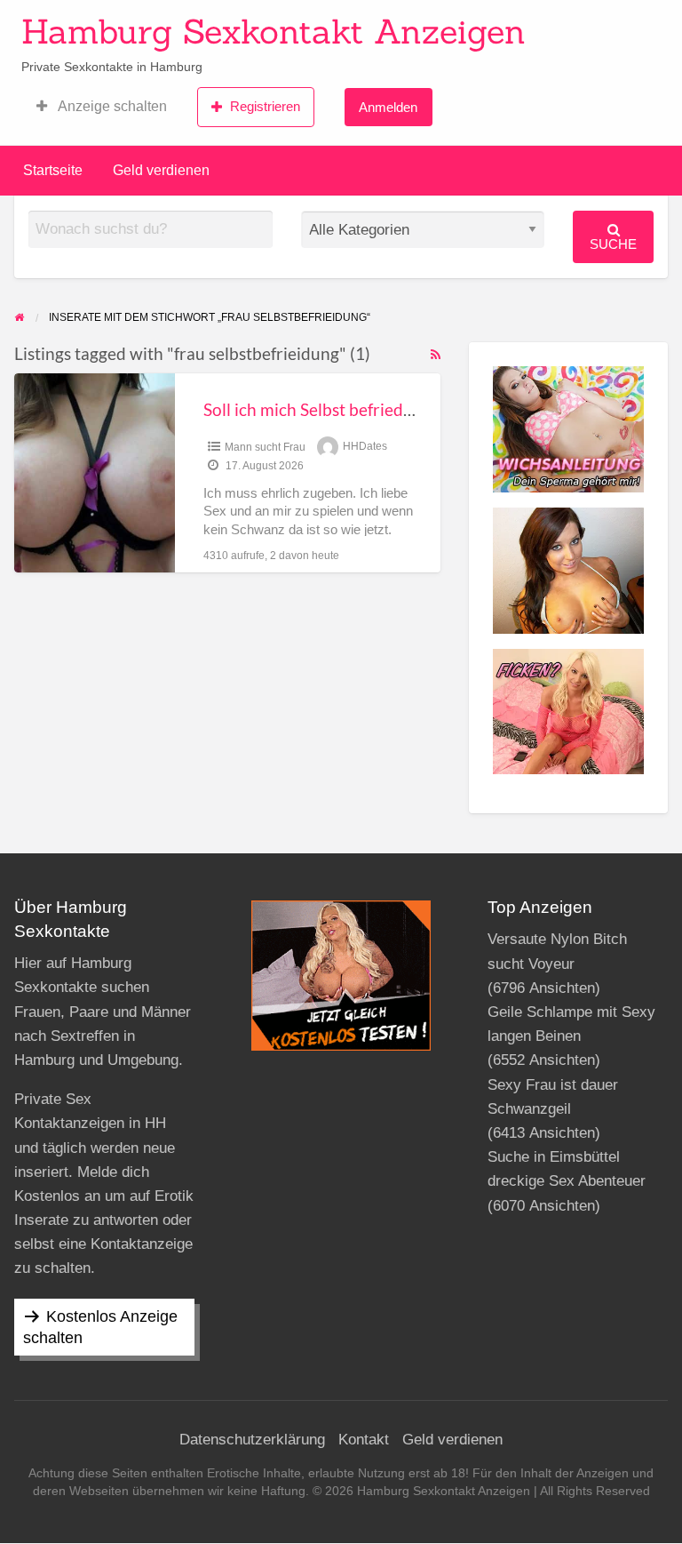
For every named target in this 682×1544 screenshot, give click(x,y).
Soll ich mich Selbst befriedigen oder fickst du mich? (395, 409)
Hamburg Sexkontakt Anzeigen (273, 31)
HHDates (365, 447)
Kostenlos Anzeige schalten (100, 1327)
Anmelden (388, 107)
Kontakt (363, 1439)
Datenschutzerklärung (252, 1439)
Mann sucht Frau (265, 447)
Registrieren (265, 106)
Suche (613, 244)
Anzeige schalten (111, 106)
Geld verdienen (161, 170)
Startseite (53, 170)
